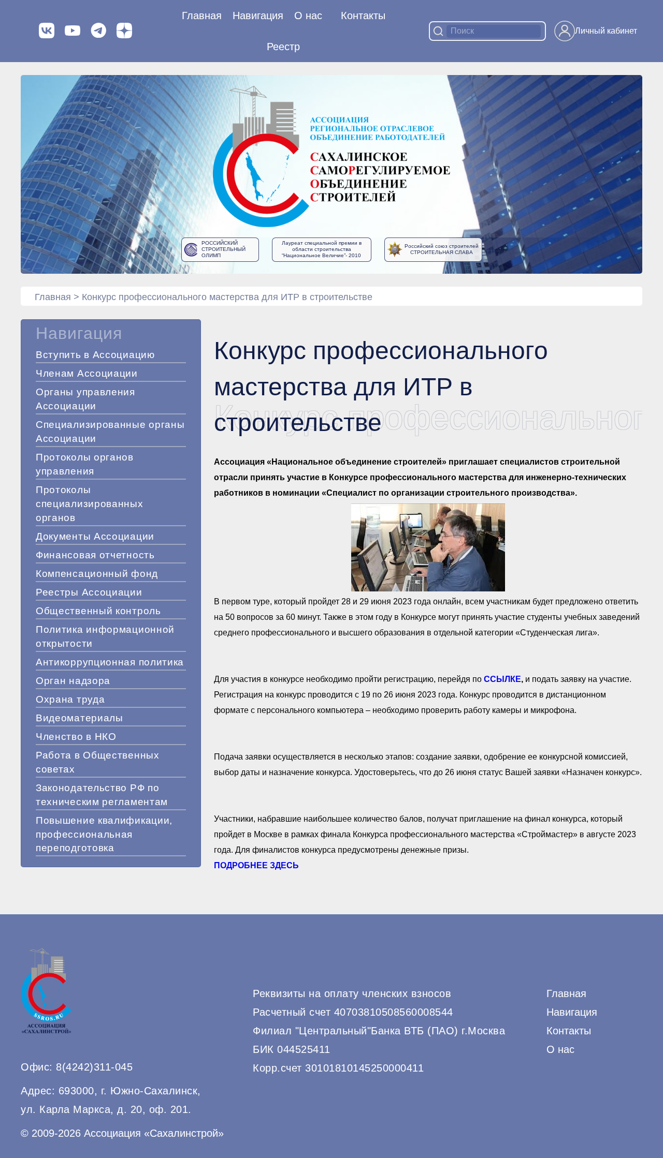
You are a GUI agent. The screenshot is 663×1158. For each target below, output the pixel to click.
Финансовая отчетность (95, 555)
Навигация (571, 1012)
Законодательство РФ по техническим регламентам (102, 794)
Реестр (283, 46)
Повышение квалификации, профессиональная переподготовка (104, 834)
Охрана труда (70, 699)
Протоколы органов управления (85, 464)
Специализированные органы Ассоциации (110, 431)
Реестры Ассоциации (89, 592)
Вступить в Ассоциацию (95, 354)
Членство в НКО (76, 736)
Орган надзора (73, 680)
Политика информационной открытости (105, 636)
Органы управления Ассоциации (85, 399)
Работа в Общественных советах (98, 762)
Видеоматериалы (79, 717)
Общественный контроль (98, 610)
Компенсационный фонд (97, 573)
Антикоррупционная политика (110, 662)
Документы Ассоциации (95, 536)
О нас (308, 15)
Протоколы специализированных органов (89, 503)
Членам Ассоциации (87, 373)
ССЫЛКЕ (502, 679)
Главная (202, 15)
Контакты (363, 15)
